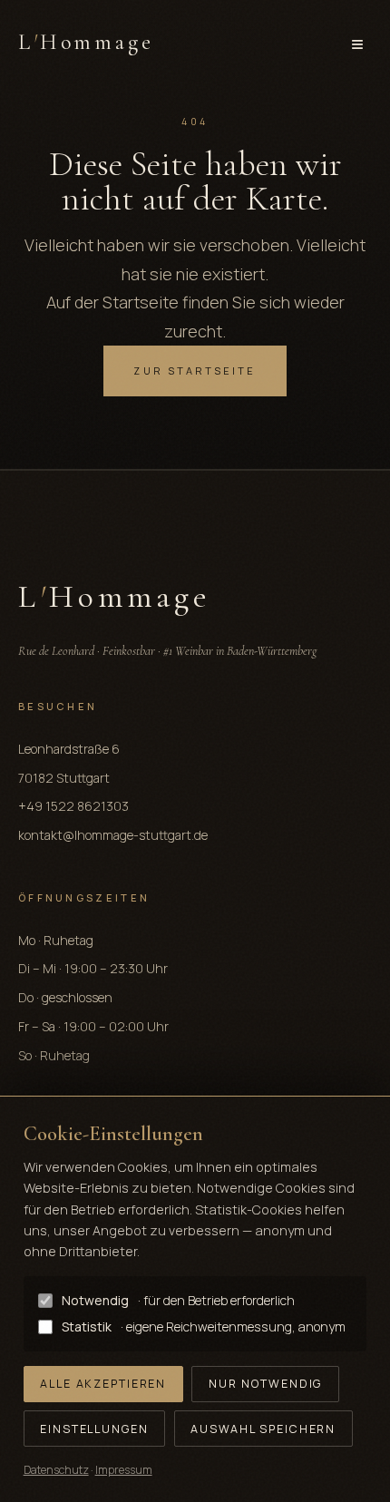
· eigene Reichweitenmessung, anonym (204, 1326)
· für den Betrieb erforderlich (178, 1300)
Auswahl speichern (263, 1429)
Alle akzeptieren (103, 1383)
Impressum (123, 1470)
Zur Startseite (194, 370)
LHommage (86, 42)
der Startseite (126, 302)
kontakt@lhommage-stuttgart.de (113, 835)
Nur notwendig (265, 1383)
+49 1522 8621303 (73, 805)
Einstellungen (94, 1429)
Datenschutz (56, 1470)
